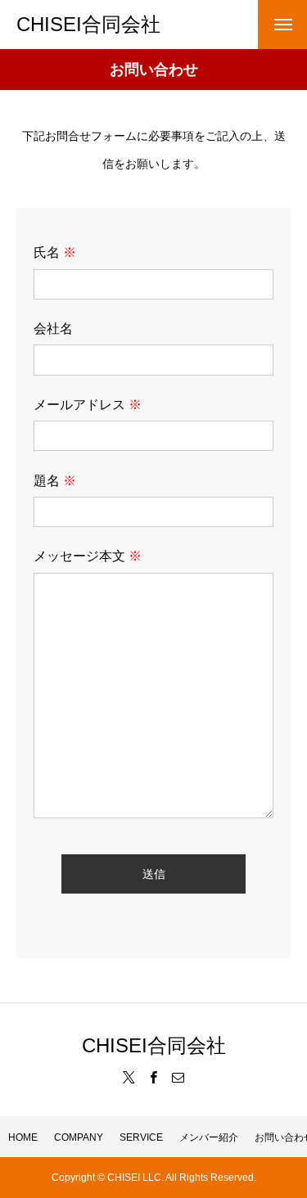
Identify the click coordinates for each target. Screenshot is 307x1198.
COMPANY (78, 1137)
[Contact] (178, 1077)
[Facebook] (154, 1077)
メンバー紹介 (208, 1137)
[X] (129, 1077)
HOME (23, 1137)
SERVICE (141, 1137)
